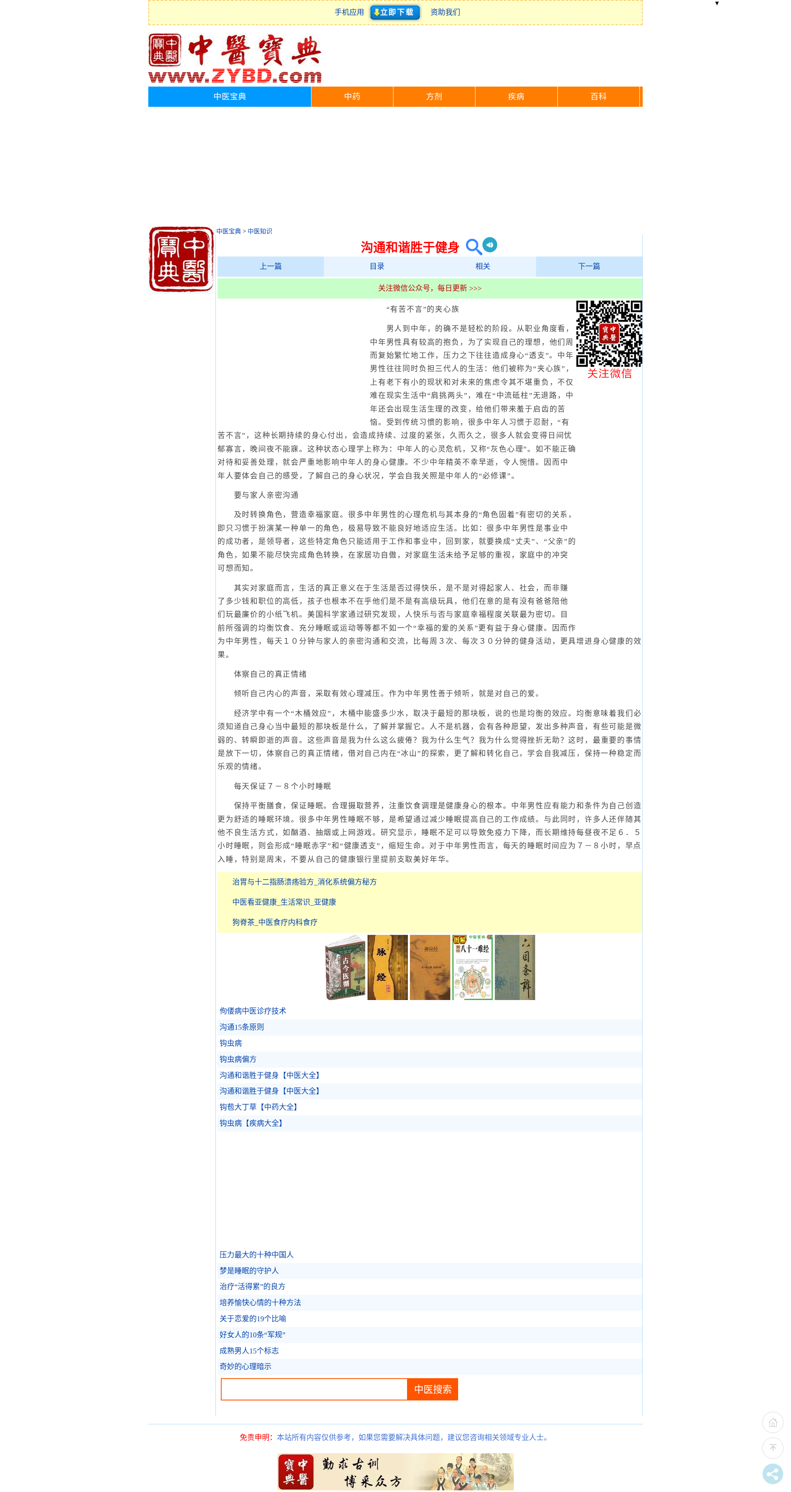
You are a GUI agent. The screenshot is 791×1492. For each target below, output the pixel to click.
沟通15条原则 (242, 1027)
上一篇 (271, 266)
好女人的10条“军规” (253, 1335)
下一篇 (589, 266)
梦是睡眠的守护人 (249, 1271)
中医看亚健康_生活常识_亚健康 (284, 902)
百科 (598, 96)
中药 (352, 96)
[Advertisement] (395, 168)
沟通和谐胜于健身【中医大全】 (271, 1075)
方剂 (434, 96)
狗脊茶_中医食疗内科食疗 (275, 922)
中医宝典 (229, 96)
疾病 (516, 96)
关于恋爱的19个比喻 (253, 1319)
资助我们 (445, 12)
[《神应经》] (430, 997)
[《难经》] (472, 997)
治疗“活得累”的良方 (253, 1287)
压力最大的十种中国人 (257, 1255)
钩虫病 (231, 1043)
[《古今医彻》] (345, 997)
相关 (482, 266)
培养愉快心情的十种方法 (260, 1303)
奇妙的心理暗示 (245, 1367)
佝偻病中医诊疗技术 (253, 1011)
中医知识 (260, 231)
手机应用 (351, 12)
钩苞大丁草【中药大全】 (260, 1107)
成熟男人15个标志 (249, 1351)
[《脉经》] (387, 997)
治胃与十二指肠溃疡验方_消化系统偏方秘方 (304, 882)
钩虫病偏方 (238, 1059)
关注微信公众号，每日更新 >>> (430, 288)
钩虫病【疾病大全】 (253, 1123)
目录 (377, 266)
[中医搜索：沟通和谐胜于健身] (471, 247)
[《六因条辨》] (515, 997)
